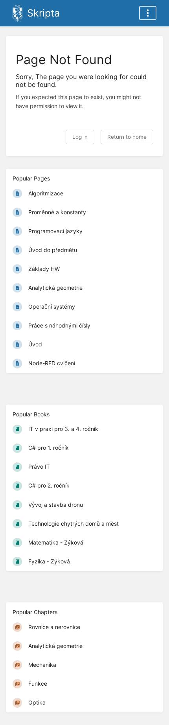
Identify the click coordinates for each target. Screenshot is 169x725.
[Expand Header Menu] (147, 13)
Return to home (127, 137)
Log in (80, 137)
